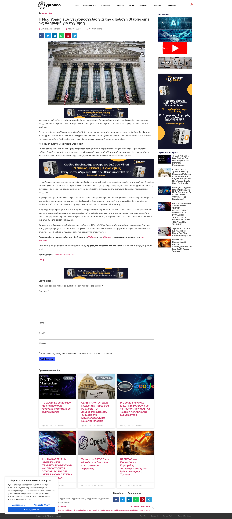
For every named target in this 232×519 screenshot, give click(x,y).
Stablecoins (46, 13)
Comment (44, 291)
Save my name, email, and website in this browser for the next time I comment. (77, 353)
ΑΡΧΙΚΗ (76, 5)
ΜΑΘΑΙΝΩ (120, 5)
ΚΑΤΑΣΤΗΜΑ (156, 5)
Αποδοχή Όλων (31, 509)
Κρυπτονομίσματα (60, 502)
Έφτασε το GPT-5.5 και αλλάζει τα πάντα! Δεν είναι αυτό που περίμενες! (95, 464)
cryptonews (103, 498)
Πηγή (41, 259)
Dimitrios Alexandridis (64, 254)
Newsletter (172, 5)
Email (42, 333)
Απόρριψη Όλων (42, 505)
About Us (143, 516)
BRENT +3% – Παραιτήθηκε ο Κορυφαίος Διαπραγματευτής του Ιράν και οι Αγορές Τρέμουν (133, 467)
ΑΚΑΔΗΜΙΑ (143, 5)
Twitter (91, 237)
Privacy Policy (168, 516)
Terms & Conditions (184, 516)
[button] (41, 35)
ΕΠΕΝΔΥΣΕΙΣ (105, 5)
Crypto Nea (64, 498)
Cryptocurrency (78, 498)
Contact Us (155, 516)
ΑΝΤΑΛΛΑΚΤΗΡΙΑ (89, 5)
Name (42, 323)
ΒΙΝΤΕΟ (131, 5)
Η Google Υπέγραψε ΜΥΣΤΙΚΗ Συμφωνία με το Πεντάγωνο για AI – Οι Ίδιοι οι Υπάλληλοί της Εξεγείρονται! (135, 408)
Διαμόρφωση (18, 505)
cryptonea (92, 498)
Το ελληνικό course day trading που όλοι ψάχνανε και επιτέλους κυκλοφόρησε (56, 407)
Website (42, 343)
